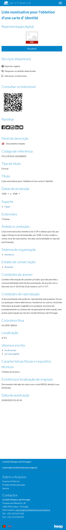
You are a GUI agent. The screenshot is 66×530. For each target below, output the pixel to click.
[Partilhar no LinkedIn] (17, 127)
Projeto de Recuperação (13, 484)
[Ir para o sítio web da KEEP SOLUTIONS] (59, 526)
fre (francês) (10, 350)
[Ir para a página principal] (15, 3)
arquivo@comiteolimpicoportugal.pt (19, 467)
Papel (7, 206)
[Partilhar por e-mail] (21, 127)
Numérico (9, 254)
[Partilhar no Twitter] (8, 127)
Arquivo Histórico (11, 481)
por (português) (12, 353)
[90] (32, 38)
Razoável (9, 267)
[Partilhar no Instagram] (12, 127)
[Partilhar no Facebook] (4, 127)
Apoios (5, 488)
